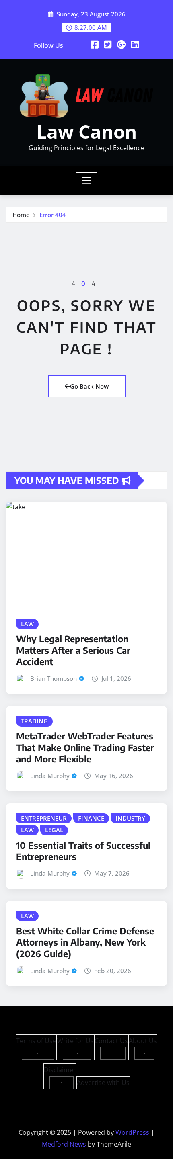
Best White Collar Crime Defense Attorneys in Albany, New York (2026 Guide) (85, 942)
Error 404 (52, 215)
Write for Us (75, 1040)
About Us (143, 1040)
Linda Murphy (50, 776)
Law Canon (86, 131)
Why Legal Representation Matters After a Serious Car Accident (73, 650)
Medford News (64, 1144)
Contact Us (111, 1040)
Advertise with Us (103, 1082)
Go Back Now (89, 386)
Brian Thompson (53, 678)
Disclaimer (60, 1069)
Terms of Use (36, 1040)
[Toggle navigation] (87, 180)
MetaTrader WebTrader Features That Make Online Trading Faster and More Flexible (85, 747)
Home (21, 215)
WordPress (132, 1132)
